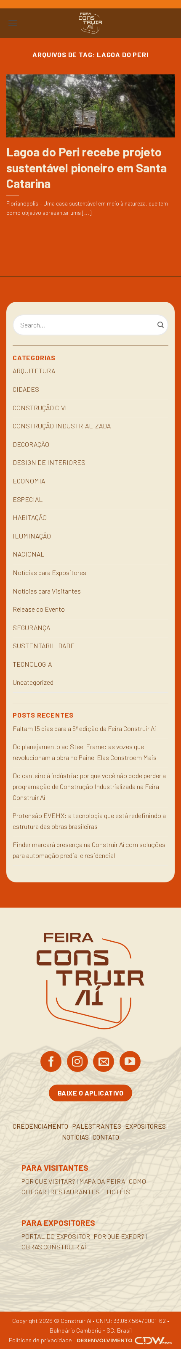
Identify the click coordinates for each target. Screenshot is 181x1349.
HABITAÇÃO (30, 517)
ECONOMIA (29, 481)
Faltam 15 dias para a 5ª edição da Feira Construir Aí (84, 728)
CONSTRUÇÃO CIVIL (42, 408)
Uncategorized (33, 682)
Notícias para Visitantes (47, 591)
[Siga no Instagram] (77, 1062)
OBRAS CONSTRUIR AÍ (53, 1247)
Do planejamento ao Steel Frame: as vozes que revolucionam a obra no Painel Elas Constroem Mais (85, 751)
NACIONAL (29, 554)
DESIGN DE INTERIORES (49, 462)
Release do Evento (39, 609)
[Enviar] (161, 325)
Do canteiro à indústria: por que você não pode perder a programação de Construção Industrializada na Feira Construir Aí (89, 786)
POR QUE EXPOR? (119, 1236)
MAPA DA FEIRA (102, 1181)
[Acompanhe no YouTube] (130, 1062)
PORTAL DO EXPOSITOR (55, 1236)
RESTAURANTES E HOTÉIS (90, 1192)
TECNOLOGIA (32, 664)
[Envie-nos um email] (103, 1062)
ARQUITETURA (34, 371)
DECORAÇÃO (31, 444)
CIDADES (26, 389)
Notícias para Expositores (49, 572)
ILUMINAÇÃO (32, 536)
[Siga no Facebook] (50, 1062)
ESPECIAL (28, 499)
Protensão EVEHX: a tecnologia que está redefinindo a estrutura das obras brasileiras (89, 820)
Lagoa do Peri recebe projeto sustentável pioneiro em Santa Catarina (86, 167)
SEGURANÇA (31, 627)
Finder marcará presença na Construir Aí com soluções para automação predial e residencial (89, 849)
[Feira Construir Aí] (90, 23)
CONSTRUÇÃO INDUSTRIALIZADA (62, 426)
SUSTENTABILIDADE (44, 645)
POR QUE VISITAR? (48, 1181)
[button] (13, 23)
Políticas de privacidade (40, 1340)
